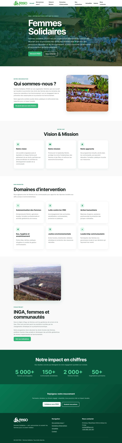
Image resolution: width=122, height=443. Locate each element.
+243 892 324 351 (88, 429)
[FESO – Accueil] (20, 3)
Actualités (89, 3)
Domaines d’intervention (59, 426)
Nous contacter (51, 54)
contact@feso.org (87, 427)
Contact (54, 431)
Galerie (96, 3)
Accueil (32, 3)
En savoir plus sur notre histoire (26, 106)
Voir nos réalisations (22, 339)
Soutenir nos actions (70, 404)
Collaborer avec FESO (51, 404)
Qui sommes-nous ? (58, 423)
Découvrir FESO (35, 54)
